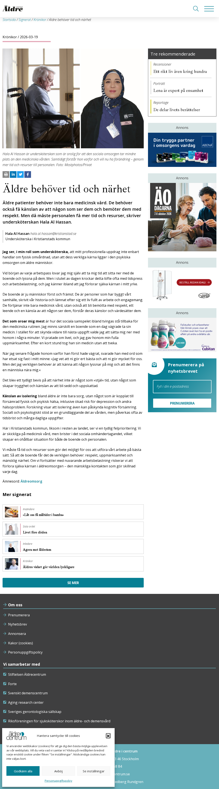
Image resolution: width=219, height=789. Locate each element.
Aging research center (26, 702)
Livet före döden (35, 532)
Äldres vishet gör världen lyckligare (49, 567)
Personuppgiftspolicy (58, 781)
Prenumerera (19, 615)
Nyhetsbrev (17, 624)
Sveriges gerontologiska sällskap (34, 711)
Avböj (58, 771)
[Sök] (196, 9)
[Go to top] (109, 781)
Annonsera (17, 633)
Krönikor (40, 19)
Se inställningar (94, 771)
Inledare (27, 544)
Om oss (15, 604)
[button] (108, 735)
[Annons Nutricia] (182, 335)
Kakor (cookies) (20, 643)
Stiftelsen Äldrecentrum (27, 674)
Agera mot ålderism (37, 550)
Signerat (25, 19)
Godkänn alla (23, 771)
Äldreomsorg (31, 481)
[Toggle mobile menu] (209, 9)
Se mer (73, 582)
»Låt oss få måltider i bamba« (44, 515)
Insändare (28, 509)
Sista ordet (29, 526)
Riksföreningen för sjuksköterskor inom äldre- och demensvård (59, 721)
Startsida (9, 19)
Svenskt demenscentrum (28, 693)
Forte (12, 684)
